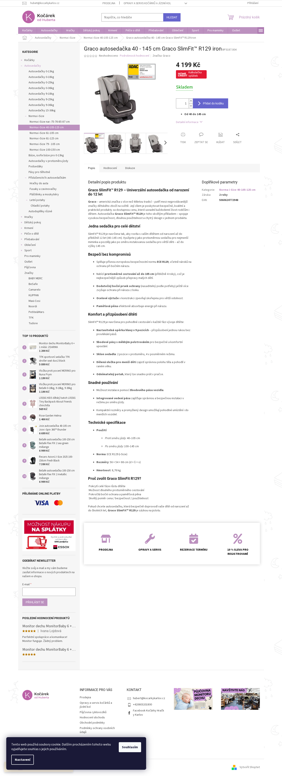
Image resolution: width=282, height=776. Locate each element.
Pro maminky (32, 256)
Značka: (161, 56)
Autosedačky (32, 66)
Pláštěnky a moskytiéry (44, 194)
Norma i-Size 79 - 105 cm (45, 144)
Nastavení (22, 759)
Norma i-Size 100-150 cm (45, 150)
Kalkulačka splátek (195, 74)
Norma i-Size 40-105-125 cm (47, 127)
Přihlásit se (35, 602)
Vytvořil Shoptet (250, 767)
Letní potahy (37, 200)
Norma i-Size (36, 116)
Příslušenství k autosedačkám (47, 178)
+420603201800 (142, 704)
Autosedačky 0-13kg (41, 71)
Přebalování (31, 239)
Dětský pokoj (32, 222)
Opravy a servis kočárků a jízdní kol (147, 3)
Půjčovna (30, 267)
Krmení (28, 228)
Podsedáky (36, 166)
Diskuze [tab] (130, 168)
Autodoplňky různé (40, 211)
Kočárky (29, 60)
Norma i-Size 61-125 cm (44, 138)
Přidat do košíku (213, 103)
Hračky (28, 217)
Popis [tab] (91, 168)
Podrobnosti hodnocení (134, 56)
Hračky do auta (39, 183)
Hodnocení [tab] (110, 168)
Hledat (172, 17)
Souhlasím (130, 747)
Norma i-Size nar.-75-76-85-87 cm (50, 122)
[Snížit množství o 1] (191, 105)
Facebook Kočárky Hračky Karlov (148, 713)
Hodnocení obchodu (92, 717)
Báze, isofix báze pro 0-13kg (46, 155)
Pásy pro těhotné (39, 172)
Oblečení (30, 245)
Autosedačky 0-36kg (41, 88)
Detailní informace (187, 122)
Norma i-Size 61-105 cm (44, 133)
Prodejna (108, 3)
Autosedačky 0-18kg (41, 77)
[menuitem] (27, 30)
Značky (28, 273)
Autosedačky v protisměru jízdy (48, 161)
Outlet (28, 262)
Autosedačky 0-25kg (41, 82)
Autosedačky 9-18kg (41, 94)
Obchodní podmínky (92, 723)
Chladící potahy (40, 206)
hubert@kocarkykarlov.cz (149, 698)
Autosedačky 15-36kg (42, 110)
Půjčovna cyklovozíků (93, 712)
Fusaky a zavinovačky (43, 189)
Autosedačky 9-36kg (41, 105)
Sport (28, 250)
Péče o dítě (31, 234)
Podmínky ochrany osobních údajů (97, 730)
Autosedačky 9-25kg (41, 99)
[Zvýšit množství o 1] (191, 101)
